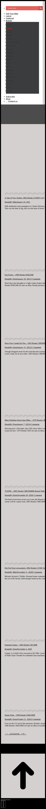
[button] (22, 3)
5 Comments (35, 279)
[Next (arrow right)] (4, 804)
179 (22, 734)
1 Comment (37, 495)
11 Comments (35, 347)
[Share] (4, 799)
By (13, 202)
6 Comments (34, 424)
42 (11, 734)
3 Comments (36, 719)
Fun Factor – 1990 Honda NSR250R (19, 275)
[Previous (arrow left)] (2, 804)
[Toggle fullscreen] (7, 799)
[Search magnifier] (41, 8)
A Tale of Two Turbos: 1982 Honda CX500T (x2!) (24, 198)
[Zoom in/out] (9, 799)
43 (12, 734)
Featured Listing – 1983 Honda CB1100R (21, 645)
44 (14, 734)
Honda (7, 202)
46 (18, 734)
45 (16, 734)
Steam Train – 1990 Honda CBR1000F (20, 715)
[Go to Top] (23, 776)
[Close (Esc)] (2, 799)
